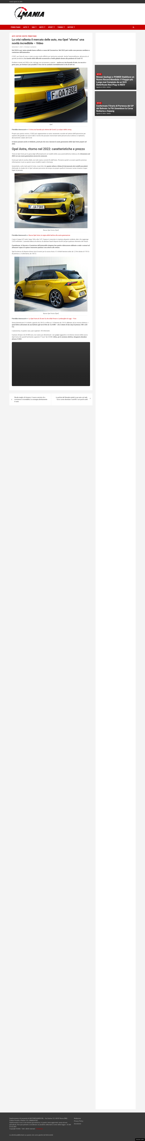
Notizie (70, 27)
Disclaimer (77, 1124)
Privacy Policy (78, 1121)
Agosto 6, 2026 (101, 87)
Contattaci (39, 1129)
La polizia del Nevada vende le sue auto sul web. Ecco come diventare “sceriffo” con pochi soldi (72, 398)
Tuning (60, 27)
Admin (109, 87)
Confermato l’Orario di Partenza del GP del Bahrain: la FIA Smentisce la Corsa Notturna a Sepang (115, 108)
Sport (50, 27)
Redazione (77, 1118)
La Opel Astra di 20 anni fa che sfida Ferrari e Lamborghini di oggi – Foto (52, 318)
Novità (24, 36)
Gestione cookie (140, 1139)
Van (33, 27)
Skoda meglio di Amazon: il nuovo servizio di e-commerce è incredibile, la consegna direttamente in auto (30, 399)
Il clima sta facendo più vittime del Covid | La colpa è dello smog (50, 129)
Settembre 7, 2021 (17, 47)
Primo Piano (15, 27)
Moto (41, 27)
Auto (25, 27)
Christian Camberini (30, 47)
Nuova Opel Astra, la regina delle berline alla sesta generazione (49, 235)
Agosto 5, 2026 (101, 113)
